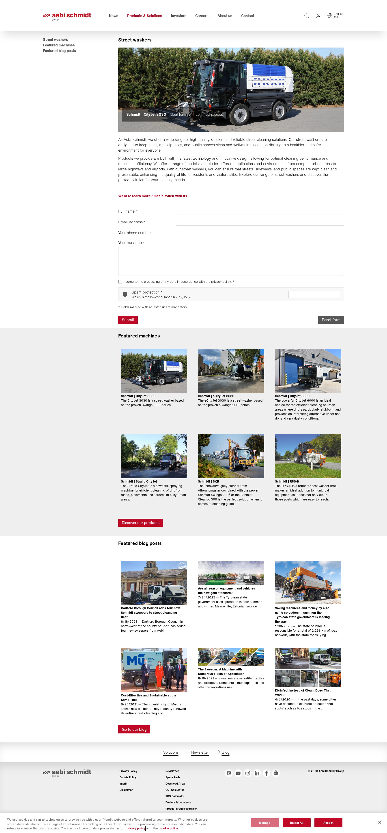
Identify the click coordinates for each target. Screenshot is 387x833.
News (113, 15)
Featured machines (59, 45)
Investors (178, 15)
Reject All (296, 822)
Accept (328, 822)
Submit (128, 319)
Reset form (331, 319)
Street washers (55, 39)
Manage (264, 822)
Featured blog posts (59, 50)
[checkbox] (120, 281)
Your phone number (134, 232)
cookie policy (169, 828)
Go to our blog (134, 729)
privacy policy (221, 281)
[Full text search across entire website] (306, 16)
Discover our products (140, 522)
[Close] (380, 822)
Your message (131, 242)
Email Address (132, 222)
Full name (128, 211)
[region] (193, 823)
